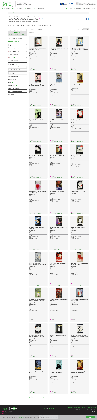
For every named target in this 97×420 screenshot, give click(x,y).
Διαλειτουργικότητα (39, 8)
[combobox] (17, 67)
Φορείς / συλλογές (12, 79)
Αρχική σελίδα (6, 8)
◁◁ (74, 33)
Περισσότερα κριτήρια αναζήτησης (17, 34)
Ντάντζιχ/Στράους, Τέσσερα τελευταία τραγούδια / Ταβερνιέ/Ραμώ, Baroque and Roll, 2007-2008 (80, 229)
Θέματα (11, 45)
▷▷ (87, 33)
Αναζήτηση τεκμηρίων (18, 8)
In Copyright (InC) (38, 69)
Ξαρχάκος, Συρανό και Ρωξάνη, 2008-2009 (36, 228)
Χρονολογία (12, 73)
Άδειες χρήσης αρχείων (13, 88)
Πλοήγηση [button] (29, 8)
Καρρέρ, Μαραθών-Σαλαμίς (57, 191)
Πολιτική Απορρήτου (77, 407)
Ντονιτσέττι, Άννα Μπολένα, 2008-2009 (58, 228)
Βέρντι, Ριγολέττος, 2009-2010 (36, 119)
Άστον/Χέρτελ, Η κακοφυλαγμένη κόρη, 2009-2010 (37, 192)
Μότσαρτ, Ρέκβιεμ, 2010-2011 (78, 84)
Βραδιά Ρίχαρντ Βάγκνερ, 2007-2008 (79, 120)
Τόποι (18, 13)
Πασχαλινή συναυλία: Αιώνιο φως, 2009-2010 (59, 300)
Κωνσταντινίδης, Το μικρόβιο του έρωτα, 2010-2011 (79, 264)
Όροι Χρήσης (84, 407)
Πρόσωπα (12, 64)
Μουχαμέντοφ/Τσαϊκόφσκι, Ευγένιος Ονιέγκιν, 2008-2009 (36, 84)
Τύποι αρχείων (11, 94)
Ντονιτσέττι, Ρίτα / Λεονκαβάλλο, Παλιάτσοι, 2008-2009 (37, 48)
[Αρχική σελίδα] (16, 3)
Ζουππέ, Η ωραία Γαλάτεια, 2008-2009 (58, 335)
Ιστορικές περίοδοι (14, 76)
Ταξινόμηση (31, 32)
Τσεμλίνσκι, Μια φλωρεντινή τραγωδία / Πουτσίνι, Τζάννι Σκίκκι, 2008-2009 (78, 157)
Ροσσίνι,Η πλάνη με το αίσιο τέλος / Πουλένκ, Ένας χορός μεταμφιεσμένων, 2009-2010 (58, 372)
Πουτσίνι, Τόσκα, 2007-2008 (78, 191)
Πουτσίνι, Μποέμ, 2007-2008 (36, 155)
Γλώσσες (10, 82)
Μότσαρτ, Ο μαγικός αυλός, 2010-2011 (37, 371)
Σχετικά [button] (69, 8)
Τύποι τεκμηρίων (14, 51)
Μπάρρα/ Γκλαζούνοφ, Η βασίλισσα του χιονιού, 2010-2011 (37, 264)
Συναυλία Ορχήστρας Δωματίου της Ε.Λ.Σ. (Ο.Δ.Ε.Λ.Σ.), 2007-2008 (37, 335)
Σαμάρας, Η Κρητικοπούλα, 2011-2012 (58, 84)
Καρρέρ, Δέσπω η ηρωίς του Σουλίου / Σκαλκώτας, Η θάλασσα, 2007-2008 (79, 49)
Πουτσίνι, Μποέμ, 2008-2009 (57, 155)
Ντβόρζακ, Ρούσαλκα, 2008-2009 (58, 119)
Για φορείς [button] (77, 8)
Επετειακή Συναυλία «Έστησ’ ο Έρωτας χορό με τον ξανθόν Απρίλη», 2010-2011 (78, 372)
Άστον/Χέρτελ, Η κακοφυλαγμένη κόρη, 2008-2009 (79, 300)
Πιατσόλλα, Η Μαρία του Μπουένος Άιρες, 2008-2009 (59, 48)
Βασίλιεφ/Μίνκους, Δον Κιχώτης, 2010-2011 (58, 264)
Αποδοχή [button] (91, 417)
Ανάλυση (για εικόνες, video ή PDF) (16, 91)
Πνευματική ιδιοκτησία (91, 407)
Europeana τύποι (12, 85)
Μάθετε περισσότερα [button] (45, 417)
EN (94, 8)
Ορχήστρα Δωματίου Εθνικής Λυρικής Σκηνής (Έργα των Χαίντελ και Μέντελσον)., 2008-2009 (79, 336)
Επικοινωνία (87, 8)
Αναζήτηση (17, 32)
